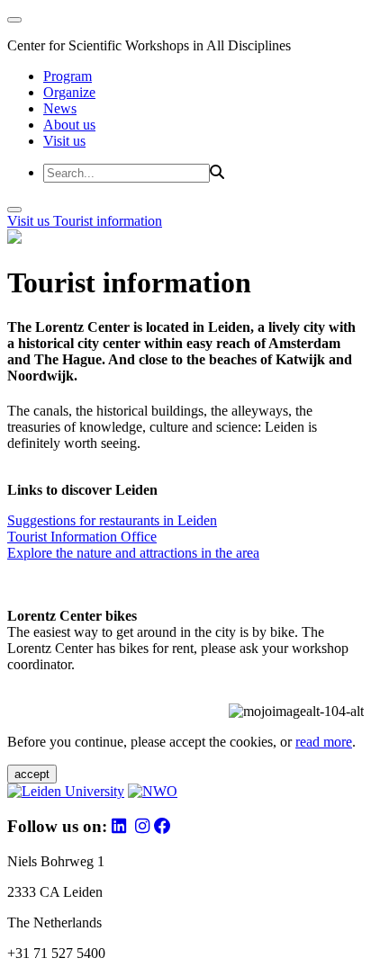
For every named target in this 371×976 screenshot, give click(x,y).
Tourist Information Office (82, 536)
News (60, 108)
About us (69, 124)
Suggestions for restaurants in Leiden (112, 520)
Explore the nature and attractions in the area (133, 552)
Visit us (64, 140)
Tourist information (107, 220)
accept (32, 774)
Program (67, 76)
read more (323, 741)
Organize (69, 92)
